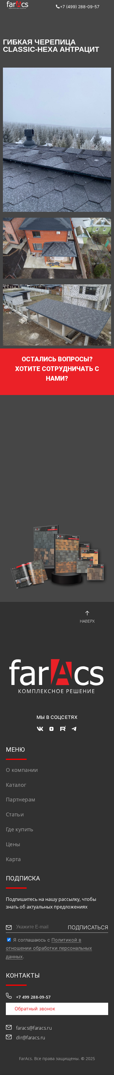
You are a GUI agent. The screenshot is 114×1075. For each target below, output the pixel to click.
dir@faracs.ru (30, 1037)
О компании (22, 769)
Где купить (20, 829)
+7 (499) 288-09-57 (79, 6)
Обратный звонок (35, 1009)
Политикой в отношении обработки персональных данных (49, 948)
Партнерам (20, 799)
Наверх (87, 621)
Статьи (15, 814)
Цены (13, 844)
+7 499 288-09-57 (33, 997)
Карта (13, 859)
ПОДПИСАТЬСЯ (88, 927)
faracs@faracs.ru (34, 1028)
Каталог (16, 784)
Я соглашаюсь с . (49, 948)
